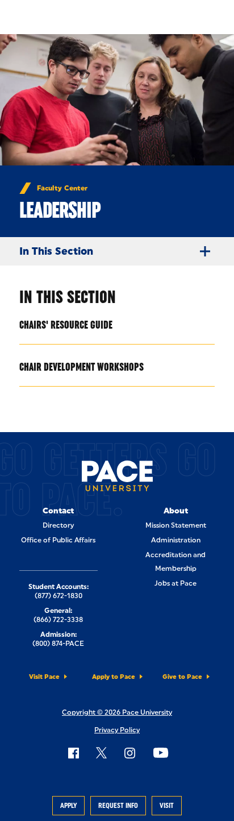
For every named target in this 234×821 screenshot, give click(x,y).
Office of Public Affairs (58, 540)
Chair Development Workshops (81, 367)
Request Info (118, 806)
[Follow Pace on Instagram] (129, 752)
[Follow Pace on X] (101, 752)
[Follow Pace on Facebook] (73, 752)
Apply (68, 806)
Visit (167, 806)
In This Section (56, 251)
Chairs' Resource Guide (65, 324)
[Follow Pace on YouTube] (160, 752)
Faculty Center (62, 188)
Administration (175, 540)
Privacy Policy (117, 730)
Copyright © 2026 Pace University (117, 712)
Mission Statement (175, 525)
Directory (58, 525)
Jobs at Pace (175, 583)
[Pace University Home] (117, 478)
